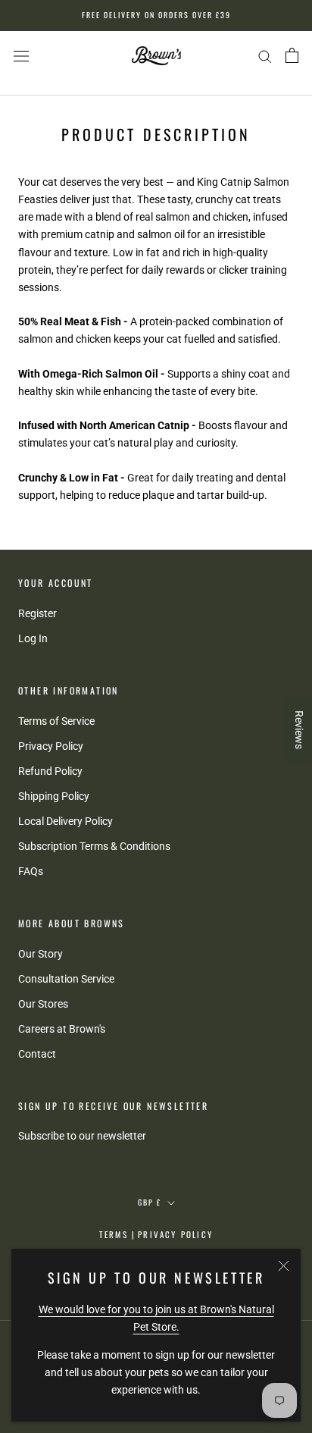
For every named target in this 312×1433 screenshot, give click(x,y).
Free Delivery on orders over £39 (156, 14)
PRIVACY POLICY (175, 1234)
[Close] (283, 1266)
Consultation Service (66, 979)
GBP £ (149, 1202)
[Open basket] (291, 55)
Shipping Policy (53, 796)
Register (37, 613)
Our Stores (43, 1004)
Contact (37, 1054)
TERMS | (117, 1234)
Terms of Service (56, 721)
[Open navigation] (21, 55)
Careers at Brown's (61, 1029)
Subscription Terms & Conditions (94, 846)
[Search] (265, 55)
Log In (33, 638)
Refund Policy (50, 771)
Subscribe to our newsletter (82, 1136)
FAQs (30, 871)
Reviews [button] (299, 729)
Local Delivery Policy (65, 821)
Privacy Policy (50, 746)
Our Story (40, 954)
